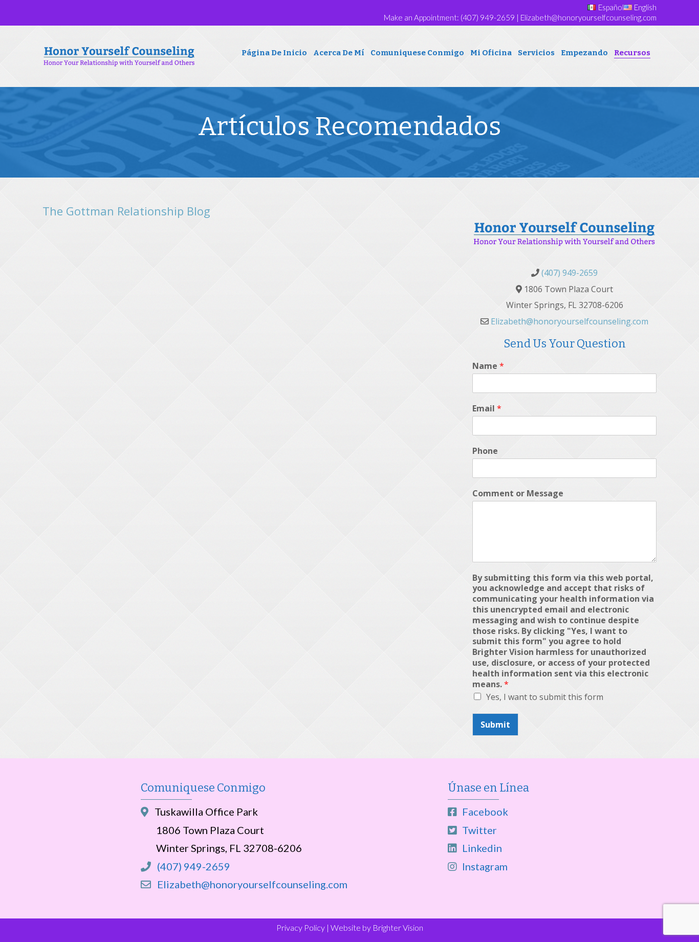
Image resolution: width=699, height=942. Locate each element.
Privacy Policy (300, 927)
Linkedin (481, 848)
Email (486, 408)
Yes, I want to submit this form (544, 697)
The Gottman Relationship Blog (126, 210)
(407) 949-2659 (488, 17)
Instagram (484, 866)
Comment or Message (517, 493)
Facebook (484, 811)
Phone (485, 451)
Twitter (478, 830)
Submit (495, 724)
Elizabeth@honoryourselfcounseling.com (588, 17)
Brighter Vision (398, 927)
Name (488, 366)
